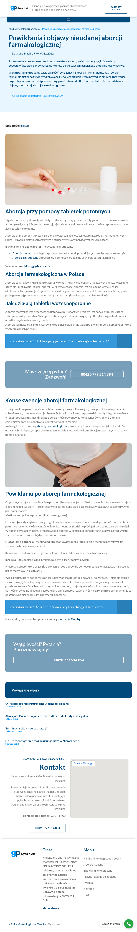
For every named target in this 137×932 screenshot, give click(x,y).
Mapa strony (50, 908)
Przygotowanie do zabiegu (99, 876)
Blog (86, 894)
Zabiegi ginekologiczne (97, 870)
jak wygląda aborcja (37, 266)
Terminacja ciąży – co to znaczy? (26, 728)
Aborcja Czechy (93, 864)
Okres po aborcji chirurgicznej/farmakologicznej (37, 703)
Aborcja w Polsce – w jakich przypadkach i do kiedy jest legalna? (47, 716)
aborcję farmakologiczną (52, 426)
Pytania (88, 882)
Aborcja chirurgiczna (25, 257)
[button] (69, 19)
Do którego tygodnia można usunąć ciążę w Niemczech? (42, 740)
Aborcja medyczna (23, 253)
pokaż (24, 125)
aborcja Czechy (70, 619)
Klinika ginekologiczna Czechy (24, 28)
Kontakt (88, 888)
